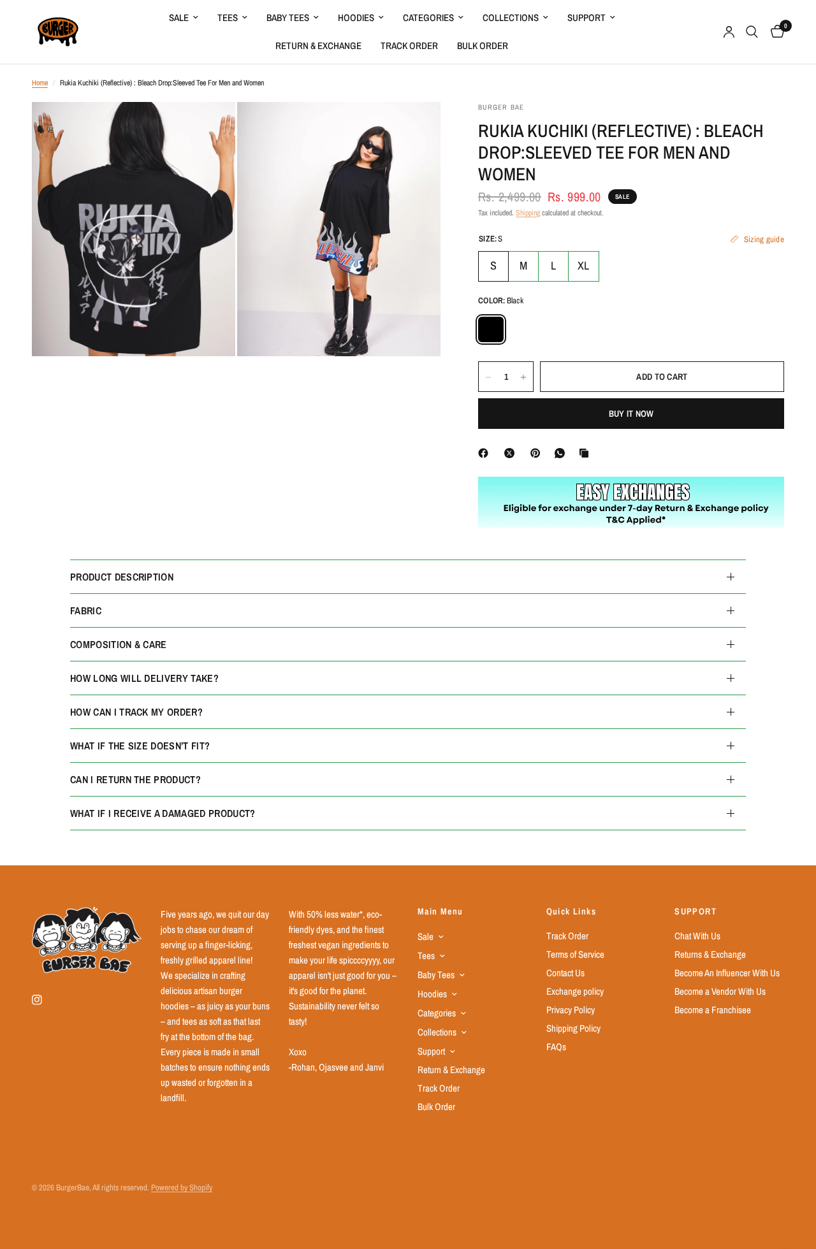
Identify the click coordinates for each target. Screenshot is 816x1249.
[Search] (752, 32)
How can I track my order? (136, 712)
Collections (511, 17)
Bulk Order (482, 45)
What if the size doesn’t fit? (140, 746)
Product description (121, 577)
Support (586, 17)
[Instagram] (46, 1000)
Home (40, 83)
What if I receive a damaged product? (163, 813)
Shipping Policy (573, 1028)
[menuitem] (183, 18)
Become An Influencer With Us (727, 972)
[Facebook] (485, 453)
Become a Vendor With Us (720, 991)
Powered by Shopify (181, 1187)
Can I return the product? (135, 779)
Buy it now (631, 414)
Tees (227, 17)
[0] (774, 32)
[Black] (491, 330)
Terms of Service (575, 954)
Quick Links (571, 911)
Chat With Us (697, 935)
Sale (179, 17)
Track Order (409, 45)
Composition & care (118, 644)
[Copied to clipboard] (586, 453)
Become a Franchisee (712, 1009)
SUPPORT (695, 911)
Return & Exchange (318, 45)
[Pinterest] (538, 453)
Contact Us (565, 972)
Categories (428, 17)
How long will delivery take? (144, 678)
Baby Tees (287, 17)
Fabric (85, 610)
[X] (512, 453)
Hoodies (356, 17)
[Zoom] (208, 129)
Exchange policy (575, 991)
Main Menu (440, 911)
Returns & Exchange (710, 954)
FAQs (556, 1046)
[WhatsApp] (562, 453)
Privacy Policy (570, 1009)
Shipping (528, 213)
